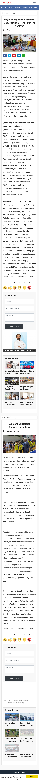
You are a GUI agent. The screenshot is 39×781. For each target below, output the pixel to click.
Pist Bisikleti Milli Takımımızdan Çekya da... (26, 756)
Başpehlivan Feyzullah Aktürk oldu (11, 756)
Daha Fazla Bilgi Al (26, 779)
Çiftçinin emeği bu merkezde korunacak (27, 389)
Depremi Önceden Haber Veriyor (24, 7)
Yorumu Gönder (14, 326)
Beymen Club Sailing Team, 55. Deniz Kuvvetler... (27, 725)
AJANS (14, 13)
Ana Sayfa (7, 13)
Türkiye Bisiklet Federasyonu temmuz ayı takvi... (12, 741)
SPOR (13, 417)
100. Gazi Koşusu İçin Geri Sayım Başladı (26, 741)
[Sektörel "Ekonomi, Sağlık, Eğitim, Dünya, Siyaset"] (7, 2)
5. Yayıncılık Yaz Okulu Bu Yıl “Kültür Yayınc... (10, 389)
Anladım (32, 776)
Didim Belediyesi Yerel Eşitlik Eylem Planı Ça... (27, 404)
